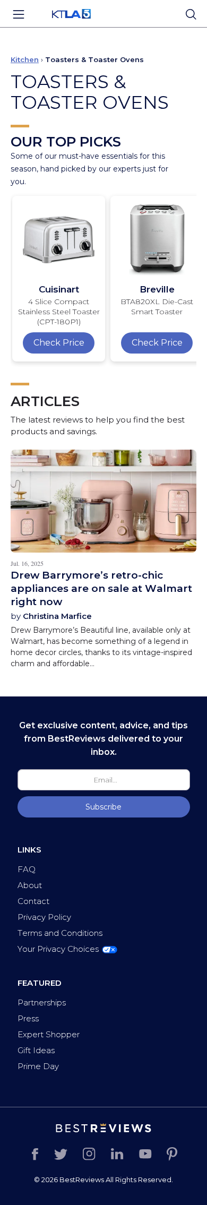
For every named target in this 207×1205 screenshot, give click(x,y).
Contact (33, 901)
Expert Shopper (49, 1034)
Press (28, 1018)
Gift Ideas (36, 1050)
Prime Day (38, 1066)
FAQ (27, 869)
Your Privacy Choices (58, 949)
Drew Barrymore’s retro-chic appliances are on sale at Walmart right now (101, 588)
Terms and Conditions (60, 933)
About (30, 885)
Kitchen (25, 59)
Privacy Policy (44, 917)
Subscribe (103, 807)
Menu (18, 14)
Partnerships (42, 1002)
